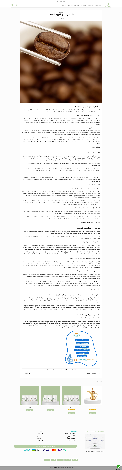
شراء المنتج (92, 413)
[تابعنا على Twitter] (61, 1)
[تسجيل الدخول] (17, 5)
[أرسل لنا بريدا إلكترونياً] (60, 1)
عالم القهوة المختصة (92, 373)
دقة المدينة (27, 373)
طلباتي (39, 433)
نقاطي (39, 438)
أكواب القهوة (70, 5)
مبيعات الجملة (91, 5)
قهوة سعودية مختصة (92, 407)
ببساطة (84, 118)
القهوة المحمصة (98, 5)
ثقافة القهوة (64, 5)
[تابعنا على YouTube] (57, 1)
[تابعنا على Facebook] (64, 1)
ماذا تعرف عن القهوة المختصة (52, 369)
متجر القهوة (55, 18)
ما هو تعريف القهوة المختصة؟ (93, 152)
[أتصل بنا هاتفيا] (58, 1)
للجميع (98, 301)
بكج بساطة (29, 407)
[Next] (20, 403)
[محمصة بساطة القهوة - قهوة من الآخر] (107, 5)
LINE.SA (118, 469)
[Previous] (102, 403)
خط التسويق (52, 467)
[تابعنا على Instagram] (63, 1)
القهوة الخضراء (84, 5)
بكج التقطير (50, 407)
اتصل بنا (39, 440)
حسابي (39, 435)
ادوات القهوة (76, 5)
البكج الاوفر (71, 407)
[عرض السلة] (12, 5)
